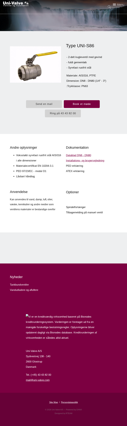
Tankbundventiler (19, 284)
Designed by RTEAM (63, 413)
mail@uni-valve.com (38, 380)
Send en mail (44, 104)
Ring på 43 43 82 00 (63, 113)
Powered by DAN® (74, 410)
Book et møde (82, 104)
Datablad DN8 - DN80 (78, 155)
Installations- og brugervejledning (85, 160)
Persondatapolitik (69, 402)
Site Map (53, 402)
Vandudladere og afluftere (24, 290)
